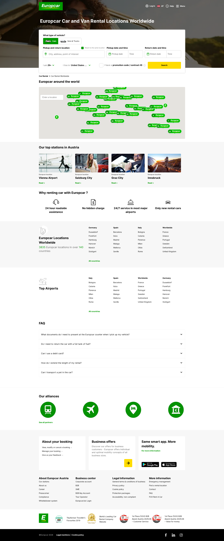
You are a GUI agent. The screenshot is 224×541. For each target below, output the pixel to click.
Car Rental (43, 76)
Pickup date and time (117, 48)
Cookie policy (78, 535)
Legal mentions (63, 535)
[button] (165, 105)
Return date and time (155, 48)
